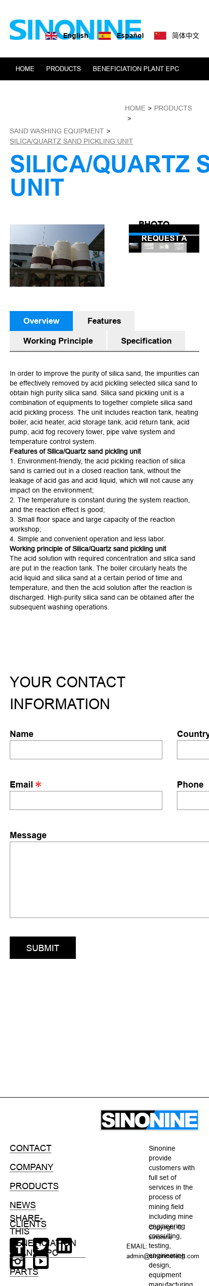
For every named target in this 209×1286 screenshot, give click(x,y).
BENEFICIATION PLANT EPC (136, 69)
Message (28, 835)
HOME (25, 69)
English (75, 35)
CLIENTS (157, 91)
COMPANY (31, 114)
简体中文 (185, 35)
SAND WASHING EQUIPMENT (57, 131)
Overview (41, 321)
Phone (190, 784)
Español (130, 35)
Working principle (58, 341)
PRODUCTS (63, 69)
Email (22, 784)
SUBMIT (42, 948)
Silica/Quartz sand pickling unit (71, 141)
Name (22, 734)
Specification (146, 341)
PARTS (24, 1272)
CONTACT (104, 114)
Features (104, 321)
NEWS (68, 114)
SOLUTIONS (114, 91)
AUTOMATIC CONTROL (50, 91)
